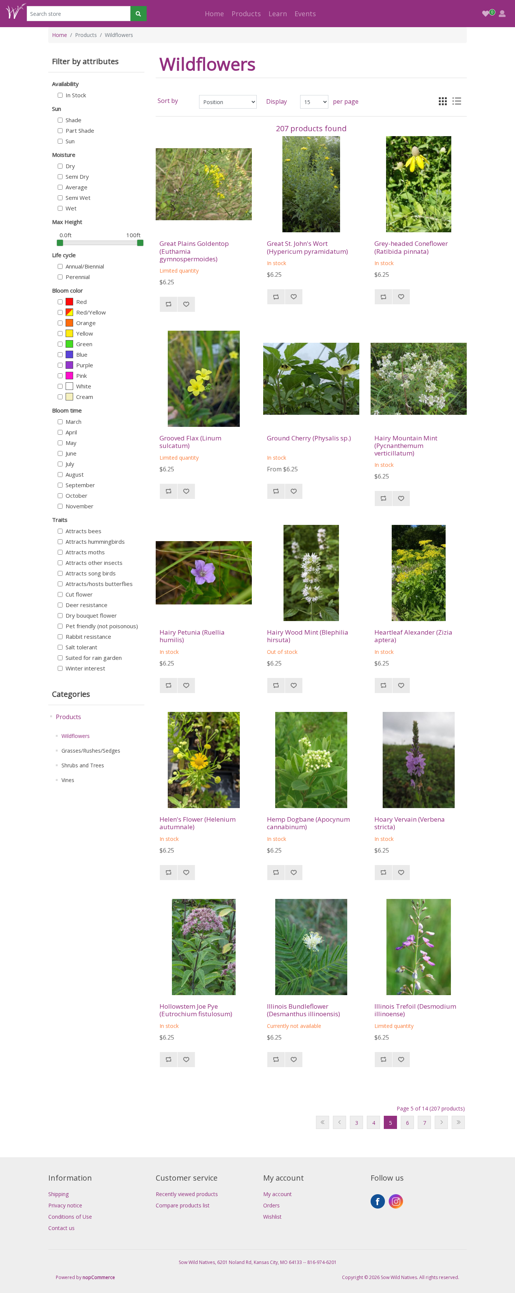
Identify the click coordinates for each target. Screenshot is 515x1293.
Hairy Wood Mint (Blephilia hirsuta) (307, 636)
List (456, 101)
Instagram (396, 1201)
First (322, 1122)
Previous (339, 1122)
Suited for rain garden (94, 657)
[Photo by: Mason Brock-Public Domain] (204, 184)
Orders (271, 1205)
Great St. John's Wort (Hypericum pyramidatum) (307, 247)
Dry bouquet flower (91, 615)
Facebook (378, 1201)
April (71, 432)
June (71, 453)
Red (81, 301)
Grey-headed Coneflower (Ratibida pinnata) (411, 247)
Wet (71, 208)
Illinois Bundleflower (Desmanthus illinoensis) (303, 1010)
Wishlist (272, 1216)
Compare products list (183, 1205)
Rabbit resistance (88, 636)
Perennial (78, 277)
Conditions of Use (70, 1216)
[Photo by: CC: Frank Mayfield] (311, 184)
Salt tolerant (81, 647)
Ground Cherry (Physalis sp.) (309, 438)
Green (84, 344)
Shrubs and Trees (82, 765)
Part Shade (80, 130)
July (70, 464)
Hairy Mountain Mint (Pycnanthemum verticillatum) (405, 445)
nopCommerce (99, 1277)
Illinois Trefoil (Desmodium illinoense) (415, 1010)
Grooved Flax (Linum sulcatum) (190, 442)
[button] (246, 13)
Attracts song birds (91, 573)
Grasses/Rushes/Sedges (90, 750)
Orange (86, 323)
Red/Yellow (91, 312)
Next (441, 1122)
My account (277, 1194)
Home (214, 13)
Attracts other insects (94, 562)
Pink (81, 375)
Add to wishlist (186, 304)
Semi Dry (77, 176)
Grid (443, 101)
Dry (70, 166)
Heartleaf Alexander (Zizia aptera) (413, 636)
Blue (81, 354)
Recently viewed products (187, 1194)
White (83, 386)
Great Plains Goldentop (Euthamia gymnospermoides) (194, 251)
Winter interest (85, 668)
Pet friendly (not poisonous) (102, 626)
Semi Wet (78, 197)
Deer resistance (86, 605)
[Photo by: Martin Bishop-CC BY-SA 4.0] (204, 947)
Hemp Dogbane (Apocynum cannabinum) (308, 823)
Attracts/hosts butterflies (99, 583)
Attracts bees (83, 531)
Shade (73, 120)
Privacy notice (65, 1205)
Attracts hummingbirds (95, 541)
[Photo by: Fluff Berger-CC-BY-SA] (311, 573)
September (80, 485)
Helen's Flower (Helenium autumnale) (197, 823)
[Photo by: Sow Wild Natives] (419, 184)
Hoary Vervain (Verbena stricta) (409, 823)
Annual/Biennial (85, 266)
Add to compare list (168, 304)
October (76, 495)
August (75, 474)
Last (458, 1122)
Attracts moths (85, 552)
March (73, 421)
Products (68, 717)
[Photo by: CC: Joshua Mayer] (204, 573)
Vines (67, 780)
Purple (84, 365)
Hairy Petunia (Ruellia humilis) (192, 636)
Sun (70, 141)
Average (76, 187)
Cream (84, 396)
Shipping (58, 1194)
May (71, 442)
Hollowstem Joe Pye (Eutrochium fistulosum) (195, 1010)
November (79, 506)
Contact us (61, 1228)
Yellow (84, 333)
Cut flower (79, 594)
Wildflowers (75, 735)
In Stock (76, 95)
